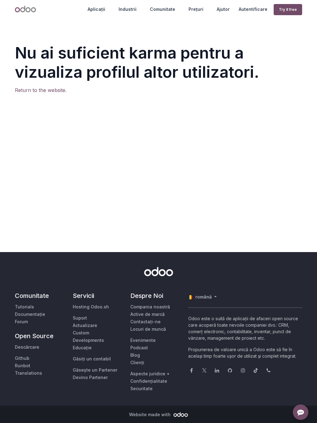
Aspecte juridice (147, 373)
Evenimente (143, 340)
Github (22, 358)
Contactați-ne (145, 321)
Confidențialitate (148, 381)
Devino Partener (90, 377)
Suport (80, 318)
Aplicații (96, 9)
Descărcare (27, 347)
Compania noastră (150, 306)
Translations (28, 373)
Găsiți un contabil (92, 358)
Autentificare (253, 9)
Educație (82, 347)
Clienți (137, 362)
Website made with (150, 414)
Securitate (141, 388)
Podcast (139, 347)
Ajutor (223, 9)
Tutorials (24, 306)
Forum (21, 321)
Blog (135, 355)
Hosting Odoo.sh (91, 306)
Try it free (288, 9)
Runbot (22, 365)
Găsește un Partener (95, 370)
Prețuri (196, 9)
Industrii (128, 9)
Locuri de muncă (148, 329)
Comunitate (162, 9)
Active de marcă (147, 314)
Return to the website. (41, 90)
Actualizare (85, 325)
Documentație (30, 314)
